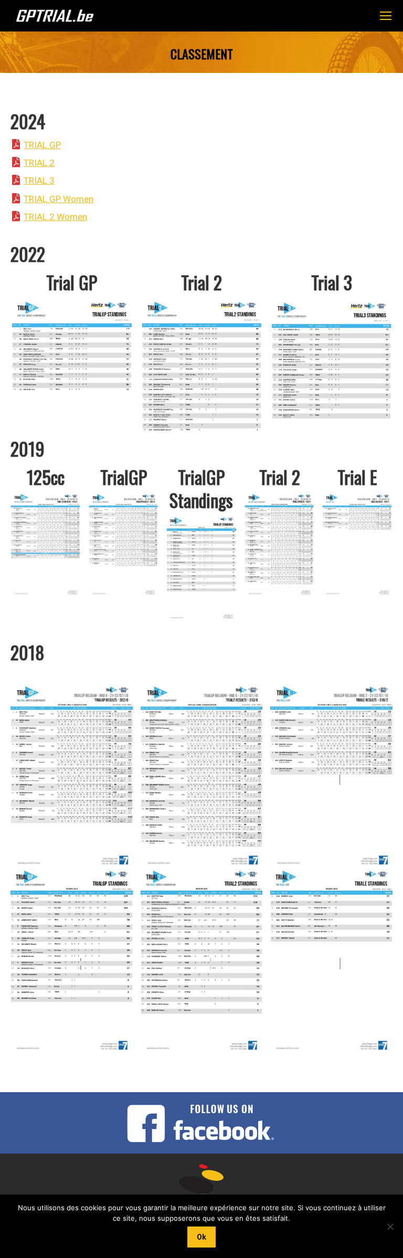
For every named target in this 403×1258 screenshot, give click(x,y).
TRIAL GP (42, 145)
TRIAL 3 (39, 180)
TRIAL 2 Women (55, 217)
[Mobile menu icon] (386, 16)
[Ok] (390, 1226)
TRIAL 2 (39, 162)
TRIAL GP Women (58, 199)
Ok (201, 1237)
